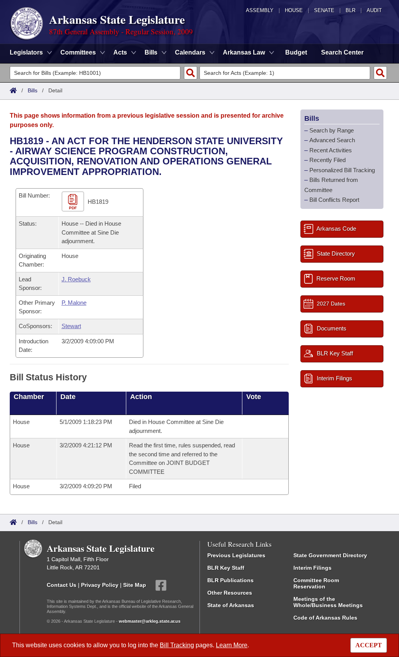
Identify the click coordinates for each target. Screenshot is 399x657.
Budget (296, 52)
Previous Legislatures (236, 555)
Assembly (260, 10)
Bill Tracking (177, 645)
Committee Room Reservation (316, 583)
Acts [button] (120, 52)
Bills (32, 90)
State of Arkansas (230, 605)
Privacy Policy (99, 585)
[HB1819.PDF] (74, 202)
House (294, 10)
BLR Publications (230, 580)
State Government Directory (330, 555)
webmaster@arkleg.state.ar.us (149, 621)
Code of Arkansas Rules (325, 618)
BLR (350, 10)
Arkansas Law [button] (244, 52)
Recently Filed (327, 160)
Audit (374, 10)
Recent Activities (330, 150)
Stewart (71, 326)
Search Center (342, 52)
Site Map (134, 585)
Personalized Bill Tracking (342, 170)
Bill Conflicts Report (334, 199)
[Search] (190, 72)
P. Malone (74, 302)
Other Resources (229, 593)
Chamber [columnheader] (29, 397)
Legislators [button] (26, 52)
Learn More (231, 645)
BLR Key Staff (225, 568)
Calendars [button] (190, 52)
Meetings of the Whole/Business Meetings (328, 602)
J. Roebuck (76, 279)
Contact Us (61, 585)
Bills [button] (151, 52)
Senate (324, 10)
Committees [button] (78, 52)
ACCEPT (368, 645)
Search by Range (331, 130)
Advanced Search (332, 140)
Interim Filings (312, 568)
